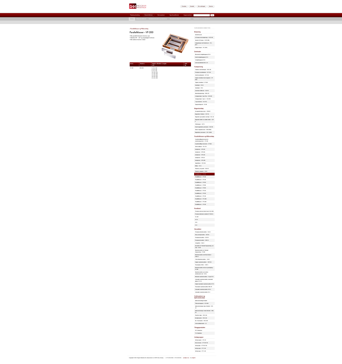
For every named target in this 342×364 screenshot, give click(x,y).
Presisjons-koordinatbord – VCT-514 (203, 72)
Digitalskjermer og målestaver (201, 19)
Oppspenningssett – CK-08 (201, 104)
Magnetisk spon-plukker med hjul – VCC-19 (204, 116)
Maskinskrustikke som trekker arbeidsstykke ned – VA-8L (201, 273)
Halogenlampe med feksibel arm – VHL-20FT (203, 43)
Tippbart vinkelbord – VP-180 (201, 82)
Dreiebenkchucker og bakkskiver (158, 19)
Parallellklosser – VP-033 (200, 182)
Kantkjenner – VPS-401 (200, 152)
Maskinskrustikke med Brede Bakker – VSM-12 (203, 255)
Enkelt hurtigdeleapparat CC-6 (201, 57)
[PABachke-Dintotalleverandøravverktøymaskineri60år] (137, 6)
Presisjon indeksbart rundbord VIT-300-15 (204, 214)
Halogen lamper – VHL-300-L (201, 47)
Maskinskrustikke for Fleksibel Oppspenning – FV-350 (201, 251)
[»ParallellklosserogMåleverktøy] (139, 28)
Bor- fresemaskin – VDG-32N (201, 320)
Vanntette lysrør (198, 34)
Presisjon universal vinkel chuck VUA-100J (204, 211)
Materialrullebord (141, 19)
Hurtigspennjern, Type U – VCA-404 (203, 98)
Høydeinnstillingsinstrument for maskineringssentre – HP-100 (201, 140)
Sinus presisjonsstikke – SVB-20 (202, 234)
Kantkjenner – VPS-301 (200, 149)
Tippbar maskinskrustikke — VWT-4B (203, 262)
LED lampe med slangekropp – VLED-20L (204, 37)
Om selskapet (201, 6)
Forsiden (184, 6)
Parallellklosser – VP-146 (200, 179)
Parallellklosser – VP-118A (200, 201)
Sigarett (193, 357)
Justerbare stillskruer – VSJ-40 (201, 90)
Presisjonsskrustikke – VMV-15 (202, 240)
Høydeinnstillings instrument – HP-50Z (203, 143)
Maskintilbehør (148, 15)
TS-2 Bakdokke (198, 333)
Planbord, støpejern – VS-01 (201, 171)
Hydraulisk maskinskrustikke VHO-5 (203, 289)
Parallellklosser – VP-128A (200, 198)
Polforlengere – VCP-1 (200, 124)
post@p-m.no (186, 357)
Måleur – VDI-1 (198, 165)
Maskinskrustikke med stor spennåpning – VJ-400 (204, 268)
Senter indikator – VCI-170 (200, 146)
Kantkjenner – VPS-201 (200, 154)
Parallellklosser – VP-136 (200, 196)
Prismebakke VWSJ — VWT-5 (201, 264)
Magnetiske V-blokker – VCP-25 (202, 114)
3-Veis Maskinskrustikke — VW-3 (202, 259)
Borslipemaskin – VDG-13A (201, 318)
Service (211, 6)
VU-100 (196, 216)
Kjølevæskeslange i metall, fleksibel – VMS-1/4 (204, 311)
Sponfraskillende (174, 15)
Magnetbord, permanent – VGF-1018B (203, 132)
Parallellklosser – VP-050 (200, 185)
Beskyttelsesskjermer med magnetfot (180, 19)
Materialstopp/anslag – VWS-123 (202, 93)
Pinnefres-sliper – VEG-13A (201, 315)
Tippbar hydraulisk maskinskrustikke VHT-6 (204, 283)
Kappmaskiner (188, 15)
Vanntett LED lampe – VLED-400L (202, 40)
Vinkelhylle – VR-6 (199, 87)
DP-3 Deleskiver (198, 330)
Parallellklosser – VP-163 (200, 190)
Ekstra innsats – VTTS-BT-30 (201, 342)
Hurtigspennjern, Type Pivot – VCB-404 (203, 96)
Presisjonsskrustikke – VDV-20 (201, 237)
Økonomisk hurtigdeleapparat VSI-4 (202, 54)
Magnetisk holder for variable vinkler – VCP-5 (204, 120)
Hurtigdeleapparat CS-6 (200, 59)
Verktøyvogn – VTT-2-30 (200, 348)
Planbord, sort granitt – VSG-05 (202, 168)
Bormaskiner (161, 15)
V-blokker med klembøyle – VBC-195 (203, 69)
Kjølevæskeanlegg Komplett (201, 300)
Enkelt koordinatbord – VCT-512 (202, 75)
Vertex (132, 19)
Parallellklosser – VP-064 (200, 187)
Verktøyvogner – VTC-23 (200, 340)
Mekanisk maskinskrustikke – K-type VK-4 (204, 276)
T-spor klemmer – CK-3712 (201, 101)
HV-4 (196, 225)
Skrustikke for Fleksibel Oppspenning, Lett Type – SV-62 (204, 246)
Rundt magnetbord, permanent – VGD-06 (204, 126)
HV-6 (196, 222)
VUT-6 (196, 219)
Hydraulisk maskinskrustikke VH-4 (202, 292)
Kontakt (192, 6)
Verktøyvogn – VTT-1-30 (200, 351)
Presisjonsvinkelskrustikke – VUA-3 (203, 231)
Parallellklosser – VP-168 (200, 176)
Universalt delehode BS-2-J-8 (201, 62)
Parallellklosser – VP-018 (200, 193)
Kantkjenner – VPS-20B (200, 160)
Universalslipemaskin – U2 (201, 323)
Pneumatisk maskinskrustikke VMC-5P (203, 286)
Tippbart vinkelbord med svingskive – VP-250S (204, 78)
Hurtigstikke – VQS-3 (199, 243)
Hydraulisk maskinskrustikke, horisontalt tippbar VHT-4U (204, 280)
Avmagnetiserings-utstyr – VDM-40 (202, 111)
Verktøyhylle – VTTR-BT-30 (201, 345)
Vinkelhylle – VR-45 (199, 85)
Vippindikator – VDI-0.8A (200, 163)
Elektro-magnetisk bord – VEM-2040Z (203, 129)
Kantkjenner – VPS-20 (200, 157)
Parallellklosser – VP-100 (200, 204)
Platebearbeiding (135, 15)
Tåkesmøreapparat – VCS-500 (201, 303)
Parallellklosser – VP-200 (200, 174)
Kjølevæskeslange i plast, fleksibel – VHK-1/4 (204, 307)
